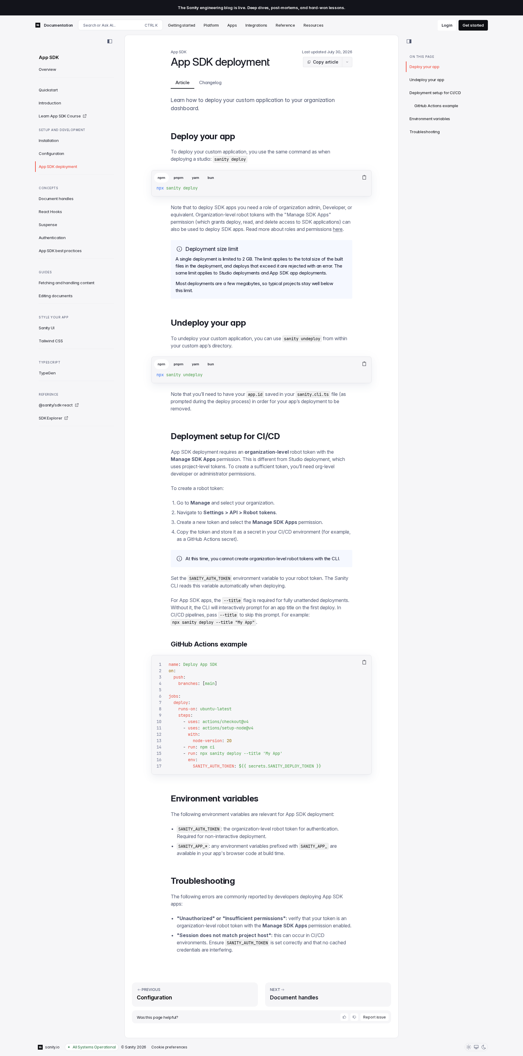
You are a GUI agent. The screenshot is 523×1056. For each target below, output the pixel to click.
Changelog (210, 82)
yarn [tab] (195, 178)
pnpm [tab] (178, 178)
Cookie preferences (169, 1047)
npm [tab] (161, 178)
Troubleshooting (425, 131)
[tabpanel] (261, 190)
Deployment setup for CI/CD (435, 92)
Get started (473, 24)
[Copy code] (364, 177)
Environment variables (430, 118)
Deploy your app (424, 66)
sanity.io (52, 1047)
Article (182, 82)
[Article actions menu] (347, 62)
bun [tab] (211, 178)
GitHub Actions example (436, 105)
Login (447, 24)
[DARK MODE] (484, 1047)
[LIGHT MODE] (468, 1047)
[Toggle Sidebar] (109, 41)
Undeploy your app (427, 79)
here (338, 229)
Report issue (374, 1017)
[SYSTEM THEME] (476, 1047)
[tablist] (254, 177)
